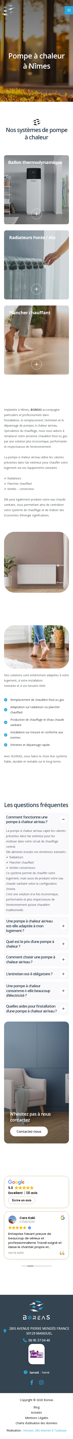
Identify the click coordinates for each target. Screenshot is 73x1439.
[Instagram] (41, 1382)
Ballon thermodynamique (35, 162)
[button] (36, 214)
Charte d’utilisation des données (36, 1423)
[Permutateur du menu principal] (69, 10)
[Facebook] (31, 1382)
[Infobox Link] (36, 1373)
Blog (36, 1407)
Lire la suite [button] (16, 1253)
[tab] (36, 864)
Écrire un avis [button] (21, 1200)
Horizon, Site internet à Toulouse (45, 1430)
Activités (36, 1412)
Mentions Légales (36, 1418)
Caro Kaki (27, 1218)
